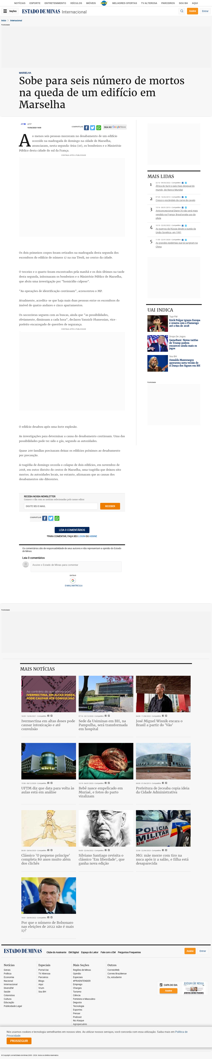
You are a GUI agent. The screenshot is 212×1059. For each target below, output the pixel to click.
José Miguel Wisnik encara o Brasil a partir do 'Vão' (159, 723)
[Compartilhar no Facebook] (86, 128)
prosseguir (19, 1041)
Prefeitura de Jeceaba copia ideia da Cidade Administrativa (162, 790)
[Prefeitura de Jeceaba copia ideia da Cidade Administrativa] (163, 761)
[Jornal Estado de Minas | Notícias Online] (41, 11)
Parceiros (168, 3)
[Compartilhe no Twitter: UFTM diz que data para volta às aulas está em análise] (51, 783)
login (82, 536)
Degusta (77, 1002)
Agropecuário (80, 1024)
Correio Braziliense (117, 973)
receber (110, 506)
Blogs (41, 981)
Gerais (7, 970)
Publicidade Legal (13, 1006)
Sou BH (183, 3)
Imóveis (91, 3)
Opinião (77, 973)
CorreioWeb (113, 970)
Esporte (34, 3)
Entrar (205, 11)
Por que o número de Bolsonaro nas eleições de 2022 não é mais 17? (47, 926)
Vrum (41, 988)
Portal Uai (43, 970)
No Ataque (78, 1020)
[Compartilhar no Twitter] (92, 128)
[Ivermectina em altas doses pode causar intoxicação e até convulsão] (48, 694)
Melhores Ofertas (124, 3)
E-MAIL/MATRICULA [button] (73, 585)
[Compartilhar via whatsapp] (98, 128)
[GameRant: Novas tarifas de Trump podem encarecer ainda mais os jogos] (157, 343)
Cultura (7, 999)
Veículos (76, 3)
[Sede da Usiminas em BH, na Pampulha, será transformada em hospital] (106, 694)
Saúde (7, 991)
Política (7, 973)
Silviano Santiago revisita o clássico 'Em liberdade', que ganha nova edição (102, 859)
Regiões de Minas (82, 970)
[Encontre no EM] (182, 11)
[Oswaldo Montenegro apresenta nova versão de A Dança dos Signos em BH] (157, 363)
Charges (77, 988)
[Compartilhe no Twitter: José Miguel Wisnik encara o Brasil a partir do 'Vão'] (165, 716)
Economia (9, 977)
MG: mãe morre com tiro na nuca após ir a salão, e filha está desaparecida (162, 859)
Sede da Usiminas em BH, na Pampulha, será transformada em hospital (103, 725)
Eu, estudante (114, 977)
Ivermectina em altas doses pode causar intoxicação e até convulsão (48, 725)
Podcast (77, 1017)
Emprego (77, 984)
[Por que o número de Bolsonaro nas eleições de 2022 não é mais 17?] (48, 895)
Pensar (76, 1013)
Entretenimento (55, 3)
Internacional (74, 11)
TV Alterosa (149, 3)
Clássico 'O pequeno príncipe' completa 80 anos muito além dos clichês (46, 859)
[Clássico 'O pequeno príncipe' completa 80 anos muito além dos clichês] (48, 828)
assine (93, 536)
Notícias (19, 3)
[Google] (72, 580)
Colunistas (9, 995)
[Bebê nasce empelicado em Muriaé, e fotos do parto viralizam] (106, 761)
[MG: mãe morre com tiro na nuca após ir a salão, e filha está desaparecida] (163, 828)
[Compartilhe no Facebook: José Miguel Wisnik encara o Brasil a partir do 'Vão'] (162, 716)
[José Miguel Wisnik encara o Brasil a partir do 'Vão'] (163, 694)
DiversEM (8, 988)
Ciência (76, 995)
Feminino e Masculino (84, 999)
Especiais (78, 977)
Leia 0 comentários (72, 530)
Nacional (8, 981)
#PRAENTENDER (82, 981)
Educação (9, 1002)
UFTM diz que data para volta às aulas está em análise (47, 790)
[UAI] (104, 3)
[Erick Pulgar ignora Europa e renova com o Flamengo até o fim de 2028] (157, 323)
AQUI (195, 3)
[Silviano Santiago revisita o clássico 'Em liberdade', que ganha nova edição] (106, 828)
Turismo (77, 991)
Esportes (77, 1009)
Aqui (40, 984)
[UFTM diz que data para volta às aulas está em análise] (48, 761)
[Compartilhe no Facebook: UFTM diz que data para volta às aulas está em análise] (48, 783)
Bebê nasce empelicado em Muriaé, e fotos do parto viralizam (101, 792)
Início (3, 20)
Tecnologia (78, 1006)
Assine (192, 10)
